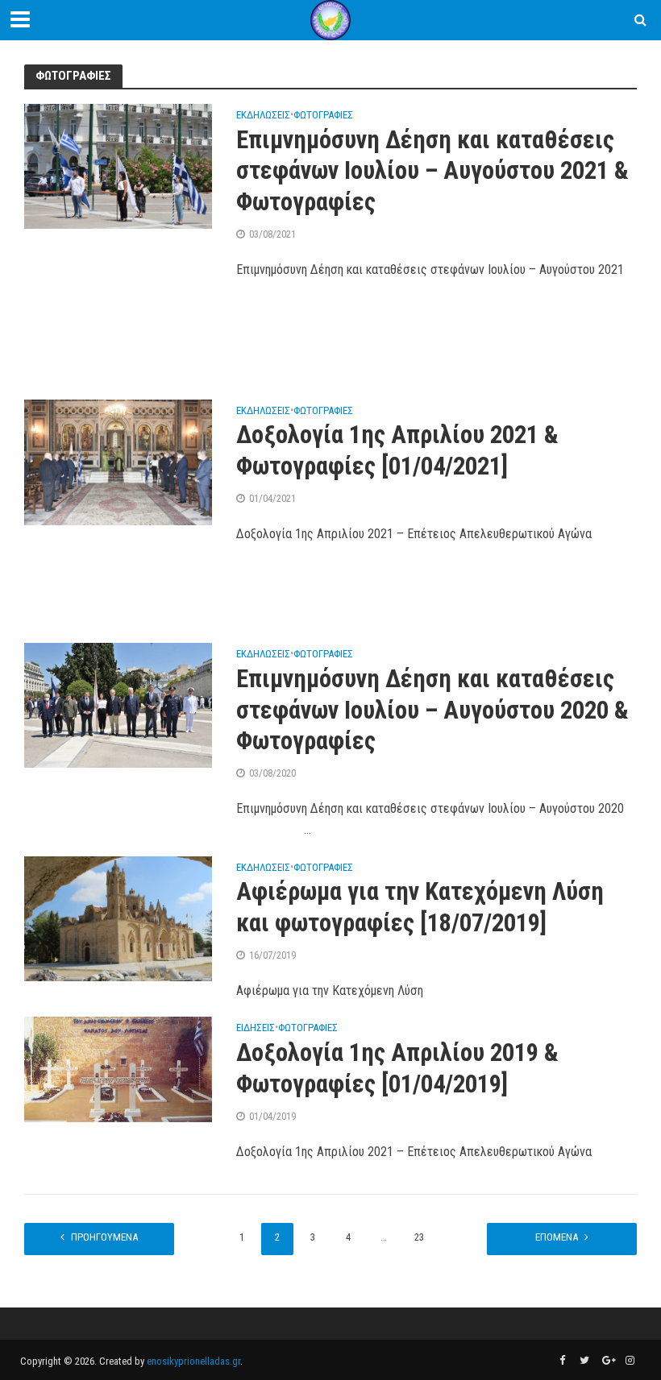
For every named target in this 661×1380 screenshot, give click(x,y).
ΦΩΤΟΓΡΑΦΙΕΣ (323, 115)
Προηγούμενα (104, 1237)
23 (419, 1237)
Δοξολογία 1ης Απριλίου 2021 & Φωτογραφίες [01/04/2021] (397, 450)
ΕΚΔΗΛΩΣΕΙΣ (263, 115)
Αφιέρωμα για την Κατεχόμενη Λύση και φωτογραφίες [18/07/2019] (420, 907)
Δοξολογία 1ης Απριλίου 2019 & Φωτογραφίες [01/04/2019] (397, 1068)
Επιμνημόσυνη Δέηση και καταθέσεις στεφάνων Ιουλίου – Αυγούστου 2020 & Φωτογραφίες (432, 710)
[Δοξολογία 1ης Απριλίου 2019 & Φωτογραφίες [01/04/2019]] (118, 1068)
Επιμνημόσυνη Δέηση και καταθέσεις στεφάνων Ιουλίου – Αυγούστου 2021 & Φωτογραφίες (432, 171)
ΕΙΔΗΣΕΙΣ (255, 1028)
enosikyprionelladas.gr (193, 1361)
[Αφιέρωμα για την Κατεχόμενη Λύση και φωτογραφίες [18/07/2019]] (118, 918)
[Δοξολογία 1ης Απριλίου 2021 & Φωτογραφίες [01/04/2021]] (118, 461)
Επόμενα (556, 1237)
